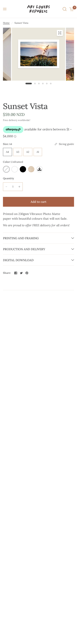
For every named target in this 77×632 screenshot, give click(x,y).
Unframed (6, 169)
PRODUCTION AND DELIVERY (24, 249)
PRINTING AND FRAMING (21, 238)
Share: (7, 273)
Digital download (39, 169)
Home (6, 22)
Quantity (8, 178)
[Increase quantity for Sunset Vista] (19, 187)
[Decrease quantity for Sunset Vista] (6, 187)
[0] (71, 9)
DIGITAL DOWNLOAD (18, 260)
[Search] (64, 9)
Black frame (23, 169)
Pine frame (31, 169)
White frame (14, 169)
